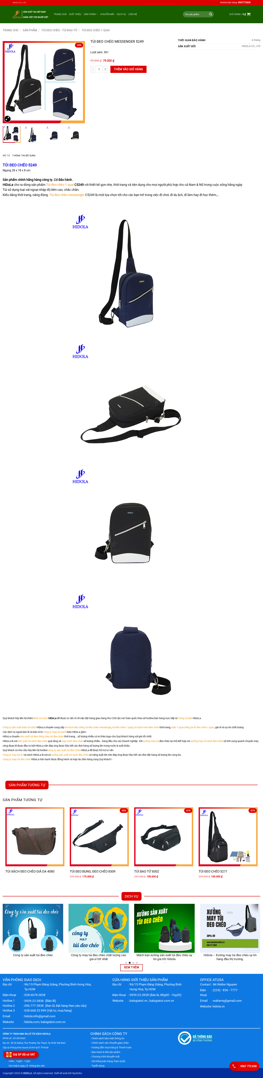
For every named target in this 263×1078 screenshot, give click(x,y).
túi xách (31, 727)
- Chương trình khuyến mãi (105, 1056)
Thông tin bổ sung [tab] (23, 155)
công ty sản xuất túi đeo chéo (64, 750)
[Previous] (9, 82)
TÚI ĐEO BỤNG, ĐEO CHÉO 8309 (92, 871)
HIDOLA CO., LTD (19, 3)
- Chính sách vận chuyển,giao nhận (109, 1042)
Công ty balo (185, 718)
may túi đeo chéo (54, 736)
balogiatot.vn (138, 1000)
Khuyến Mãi (107, 14)
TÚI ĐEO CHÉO (15, 165)
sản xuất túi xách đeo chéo (32, 741)
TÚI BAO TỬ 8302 (146, 871)
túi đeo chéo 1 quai (122, 727)
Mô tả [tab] (6, 155)
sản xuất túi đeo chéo (32, 736)
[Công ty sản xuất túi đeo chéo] (33, 928)
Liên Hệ (132, 14)
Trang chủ (60, 14)
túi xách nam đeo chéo (146, 727)
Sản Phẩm (90, 14)
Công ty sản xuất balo (15, 727)
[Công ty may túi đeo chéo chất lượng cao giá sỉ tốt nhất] (99, 928)
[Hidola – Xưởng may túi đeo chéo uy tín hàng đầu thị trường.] (230, 928)
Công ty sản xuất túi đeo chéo (33, 955)
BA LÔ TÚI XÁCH (33, 1033)
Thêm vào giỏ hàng (128, 69)
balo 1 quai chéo (180, 727)
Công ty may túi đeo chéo (17, 759)
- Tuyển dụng (97, 1065)
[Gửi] (211, 14)
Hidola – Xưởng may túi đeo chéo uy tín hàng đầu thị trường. (230, 957)
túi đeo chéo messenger (98, 727)
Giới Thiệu (75, 14)
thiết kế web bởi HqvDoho (68, 1073)
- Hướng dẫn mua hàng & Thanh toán (111, 1047)
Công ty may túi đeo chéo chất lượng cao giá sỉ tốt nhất (98, 957)
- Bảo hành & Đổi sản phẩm (105, 1052)
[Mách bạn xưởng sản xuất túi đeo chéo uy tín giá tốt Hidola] (164, 928)
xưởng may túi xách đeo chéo (207, 741)
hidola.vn (219, 1006)
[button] (239, 14)
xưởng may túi (151, 741)
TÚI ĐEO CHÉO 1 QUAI (95, 30)
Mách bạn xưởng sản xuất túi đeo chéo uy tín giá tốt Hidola (164, 957)
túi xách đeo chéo (74, 727)
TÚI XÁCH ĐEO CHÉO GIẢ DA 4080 (29, 871)
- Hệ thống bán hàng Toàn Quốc (107, 1061)
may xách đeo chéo (72, 741)
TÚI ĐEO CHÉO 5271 (213, 871)
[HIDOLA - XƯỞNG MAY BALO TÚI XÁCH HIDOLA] (30, 14)
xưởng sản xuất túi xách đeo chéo (70, 754)
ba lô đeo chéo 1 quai (202, 727)
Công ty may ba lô (13, 754)
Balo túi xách (40, 718)
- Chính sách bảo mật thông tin (107, 1038)
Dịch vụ (121, 14)
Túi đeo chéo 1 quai (60, 185)
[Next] (79, 82)
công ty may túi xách (54, 732)
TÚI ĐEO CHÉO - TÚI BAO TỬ (59, 30)
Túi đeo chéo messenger (66, 195)
